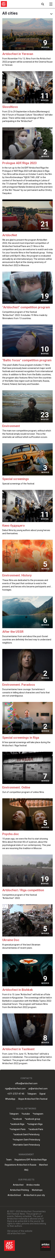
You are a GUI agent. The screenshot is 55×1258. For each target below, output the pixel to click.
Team (9, 1160)
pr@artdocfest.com (38, 1089)
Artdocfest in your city (34, 1195)
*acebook (17, 1119)
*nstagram (38, 1114)
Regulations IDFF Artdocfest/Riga (31, 1160)
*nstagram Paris (18, 1129)
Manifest (43, 1165)
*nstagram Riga (34, 1124)
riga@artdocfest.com (15, 1089)
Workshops (37, 1190)
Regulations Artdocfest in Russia (20, 1165)
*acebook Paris (35, 1129)
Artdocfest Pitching (19, 1190)
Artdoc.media (33, 1185)
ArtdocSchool (14, 1195)
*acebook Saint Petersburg (26, 1134)
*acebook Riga (17, 1124)
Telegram (14, 1114)
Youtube (26, 1114)
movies (45, 47)
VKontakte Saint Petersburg (26, 1145)
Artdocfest (18, 1185)
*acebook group (32, 1119)
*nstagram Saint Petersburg (26, 1140)
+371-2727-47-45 (15, 1094)
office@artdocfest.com (26, 1083)
